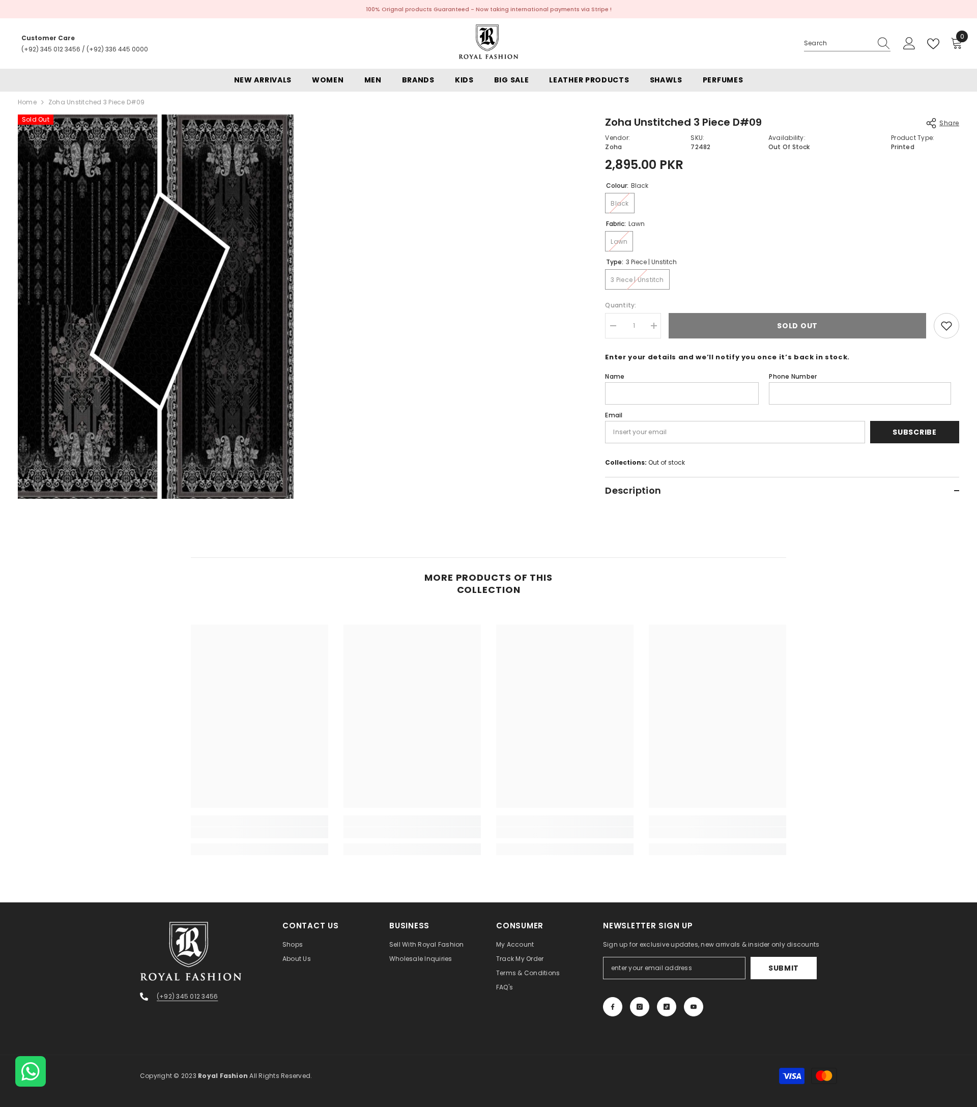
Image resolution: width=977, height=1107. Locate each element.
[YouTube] (693, 1006)
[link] (259, 832)
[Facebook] (612, 1006)
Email (613, 415)
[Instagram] (639, 1006)
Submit (783, 968)
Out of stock (666, 462)
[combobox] (837, 43)
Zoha (613, 147)
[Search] (847, 43)
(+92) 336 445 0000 (117, 49)
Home (27, 102)
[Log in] (909, 44)
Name (614, 376)
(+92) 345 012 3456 (50, 49)
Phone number (793, 376)
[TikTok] (666, 1006)
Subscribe (914, 432)
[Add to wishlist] (946, 325)
